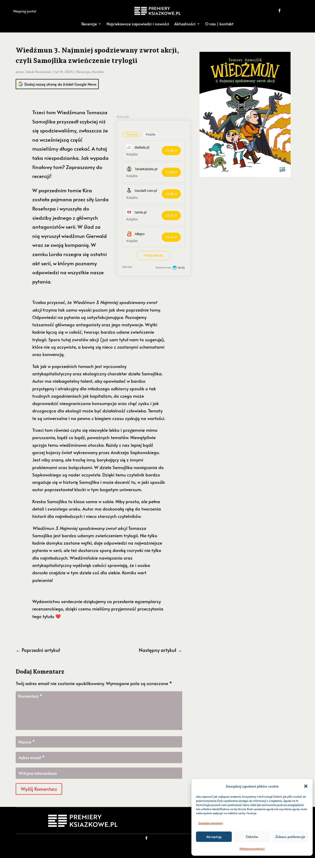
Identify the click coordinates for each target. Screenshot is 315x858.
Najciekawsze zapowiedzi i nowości (138, 23)
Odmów (252, 836)
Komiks (98, 71)
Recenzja (83, 71)
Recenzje (89, 23)
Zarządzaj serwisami (210, 823)
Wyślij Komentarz (39, 789)
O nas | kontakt (219, 23)
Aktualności (185, 23)
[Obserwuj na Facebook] (279, 10)
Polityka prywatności (252, 848)
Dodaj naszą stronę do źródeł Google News (60, 84)
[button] (305, 786)
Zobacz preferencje (290, 836)
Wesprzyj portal (24, 11)
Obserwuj (295, 10)
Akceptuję (214, 836)
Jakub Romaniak (38, 71)
